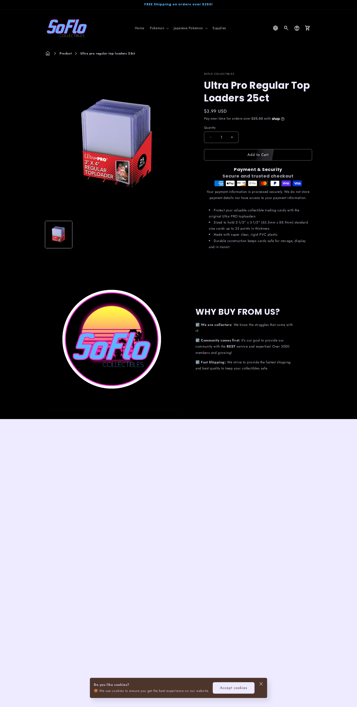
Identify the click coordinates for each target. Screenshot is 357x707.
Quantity (210, 127)
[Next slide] (186, 234)
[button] (159, 28)
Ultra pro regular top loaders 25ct (107, 53)
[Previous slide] (50, 234)
